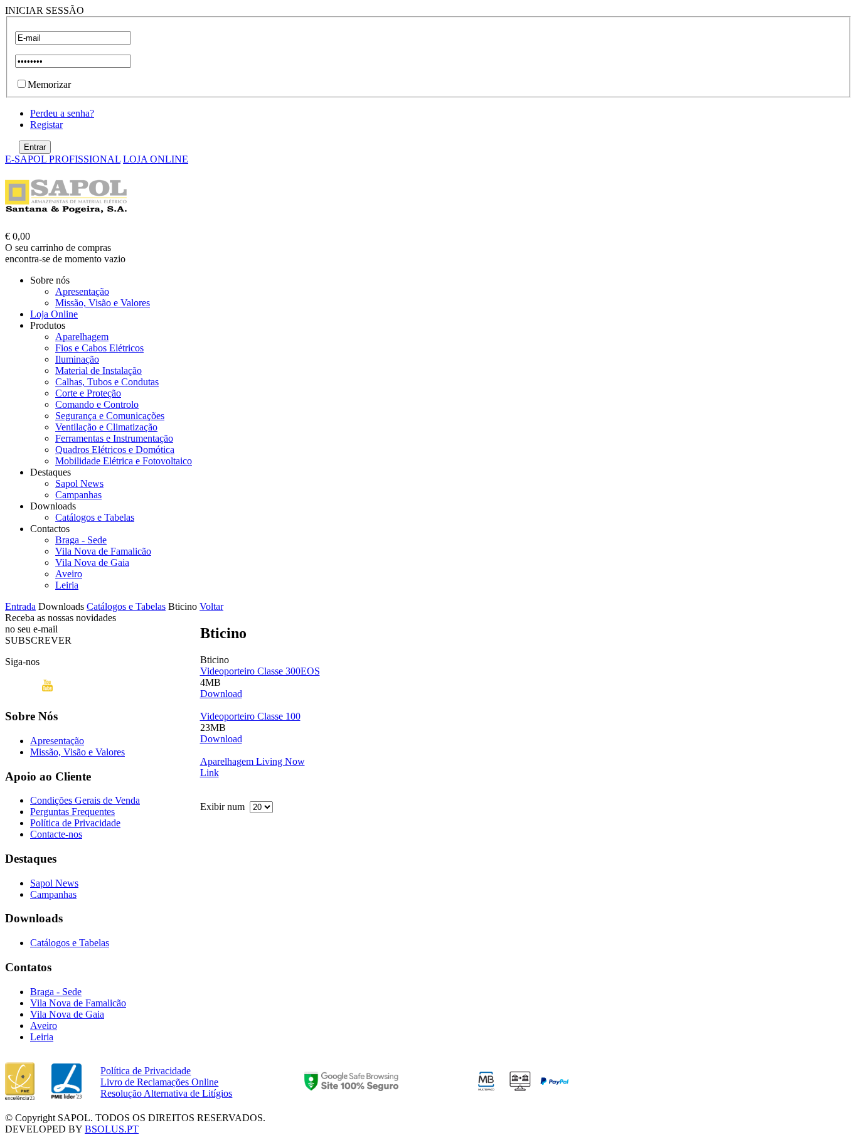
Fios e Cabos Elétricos (99, 348)
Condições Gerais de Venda (85, 800)
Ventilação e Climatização (106, 427)
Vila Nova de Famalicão (103, 551)
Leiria (66, 585)
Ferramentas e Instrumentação (114, 438)
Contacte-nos (56, 834)
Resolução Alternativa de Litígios (166, 1093)
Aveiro (68, 573)
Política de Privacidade (75, 823)
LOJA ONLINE (155, 159)
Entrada (20, 606)
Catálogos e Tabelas (94, 517)
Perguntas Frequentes (72, 811)
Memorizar (49, 84)
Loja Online (54, 314)
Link (209, 772)
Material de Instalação (98, 370)
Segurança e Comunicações (109, 415)
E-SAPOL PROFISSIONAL (62, 159)
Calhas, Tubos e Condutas (107, 381)
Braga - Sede (81, 540)
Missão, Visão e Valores (102, 302)
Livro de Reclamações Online (159, 1082)
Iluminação (77, 359)
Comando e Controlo (97, 404)
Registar (46, 124)
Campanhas (78, 494)
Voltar (211, 606)
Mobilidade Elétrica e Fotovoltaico (123, 461)
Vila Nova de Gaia (92, 562)
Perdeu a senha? (62, 113)
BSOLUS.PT (112, 1129)
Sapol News (79, 483)
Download (221, 693)
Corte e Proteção (88, 393)
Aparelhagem (82, 336)
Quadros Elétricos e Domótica (114, 449)
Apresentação (82, 291)
